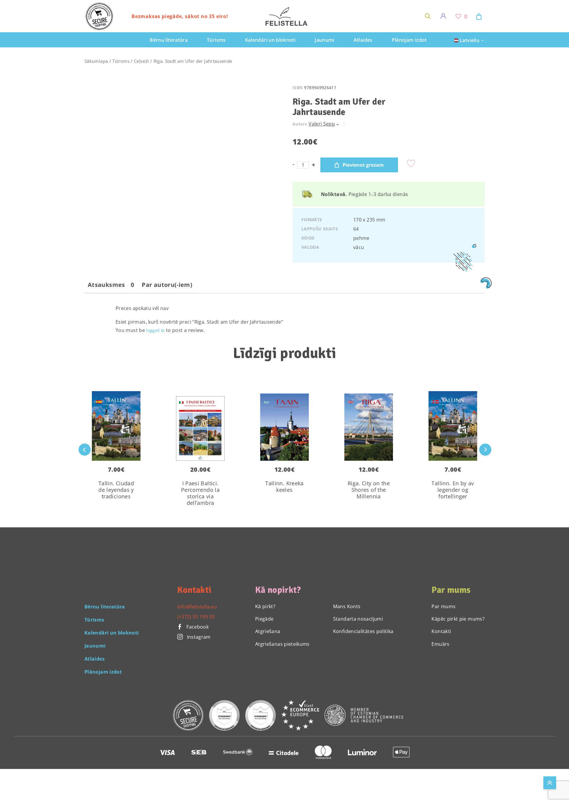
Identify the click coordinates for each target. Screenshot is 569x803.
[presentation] (485, 450)
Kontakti (441, 631)
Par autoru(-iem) (167, 285)
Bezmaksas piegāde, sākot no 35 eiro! (180, 16)
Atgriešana (267, 631)
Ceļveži (141, 61)
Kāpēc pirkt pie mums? (458, 619)
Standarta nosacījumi (358, 619)
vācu (358, 247)
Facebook (197, 627)
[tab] (111, 287)
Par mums (443, 606)
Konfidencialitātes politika (363, 631)
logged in (155, 330)
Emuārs (440, 644)
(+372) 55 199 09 (196, 617)
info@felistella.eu (197, 606)
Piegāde (264, 619)
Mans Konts (347, 606)
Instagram (199, 637)
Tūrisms (121, 61)
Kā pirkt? (265, 606)
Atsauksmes (111, 285)
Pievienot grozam (363, 165)
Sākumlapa (96, 61)
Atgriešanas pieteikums (282, 644)
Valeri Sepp (322, 124)
